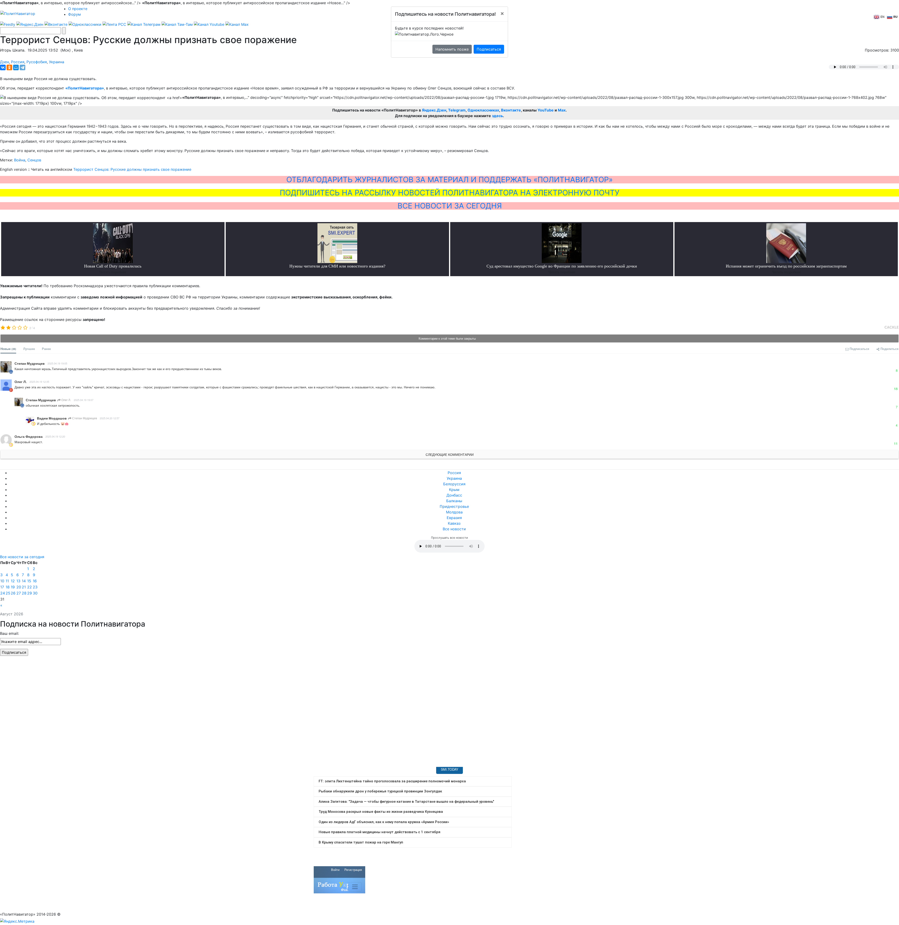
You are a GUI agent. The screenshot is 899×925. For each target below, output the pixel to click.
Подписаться (489, 49)
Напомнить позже (452, 49)
